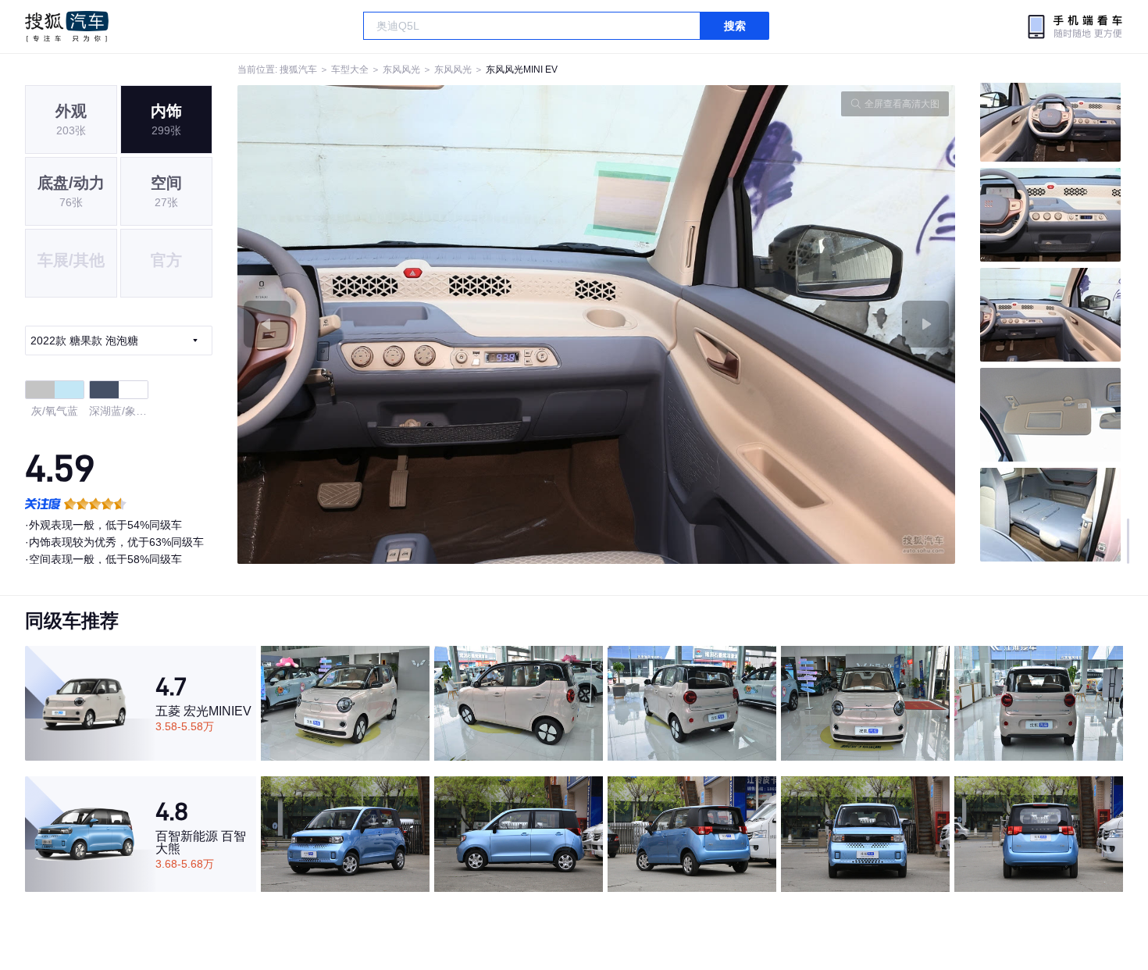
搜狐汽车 (67, 26)
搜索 (735, 26)
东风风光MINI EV (522, 69)
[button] (417, 324)
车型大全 (350, 69)
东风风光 (401, 69)
